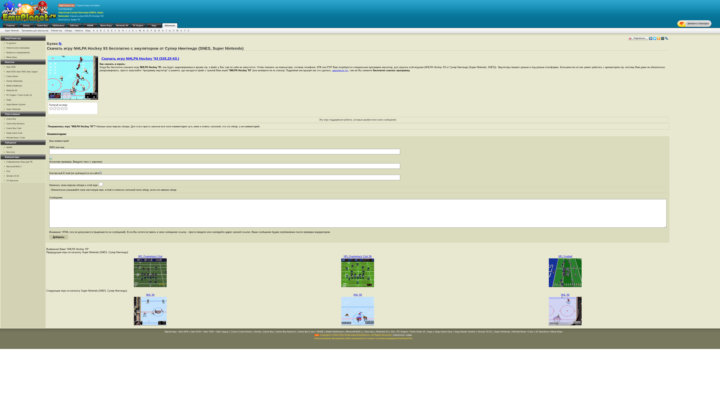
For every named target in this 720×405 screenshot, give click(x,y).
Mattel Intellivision (14, 86)
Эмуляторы (170, 331)
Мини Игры (106, 25)
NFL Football (565, 256)
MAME (90, 25)
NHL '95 (357, 294)
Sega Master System (16, 104)
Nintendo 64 (122, 25)
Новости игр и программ (18, 48)
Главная (10, 25)
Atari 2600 (11, 67)
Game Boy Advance (15, 123)
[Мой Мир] (663, 38)
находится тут (340, 70)
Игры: (88, 30)
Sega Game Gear (14, 133)
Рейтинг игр (56, 30)
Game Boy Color (14, 128)
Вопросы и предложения (18, 52)
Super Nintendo (12, 30)
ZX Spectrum (12, 180)
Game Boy (42, 25)
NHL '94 (150, 294)
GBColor (74, 25)
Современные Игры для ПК (19, 162)
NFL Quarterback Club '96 (358, 256)
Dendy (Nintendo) (14, 81)
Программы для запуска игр (35, 30)
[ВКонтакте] (651, 38)
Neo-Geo (10, 152)
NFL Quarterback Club (150, 256)
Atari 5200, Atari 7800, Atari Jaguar (22, 71)
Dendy (26, 25)
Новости (79, 30)
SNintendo (170, 25)
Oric (8, 171)
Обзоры (68, 30)
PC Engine (138, 25)
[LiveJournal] (667, 38)
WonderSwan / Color (15, 137)
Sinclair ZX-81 (12, 176)
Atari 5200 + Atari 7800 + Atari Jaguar (210, 331)
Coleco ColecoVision (241, 331)
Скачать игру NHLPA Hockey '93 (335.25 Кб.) (140, 59)
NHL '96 (565, 294)
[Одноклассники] (659, 38)
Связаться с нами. (402, 335)
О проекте (11, 43)
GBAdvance (58, 25)
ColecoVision (12, 76)
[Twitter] (655, 38)
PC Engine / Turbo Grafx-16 (19, 95)
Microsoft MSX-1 (14, 166)
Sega (154, 25)
